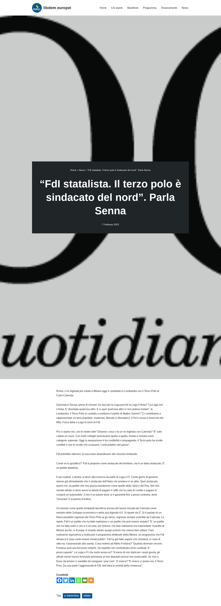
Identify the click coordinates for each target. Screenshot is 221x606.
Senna (87, 596)
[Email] (85, 580)
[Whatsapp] (78, 580)
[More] (91, 580)
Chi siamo (117, 7)
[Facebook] (59, 580)
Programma (149, 7)
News (185, 7)
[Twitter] (66, 580)
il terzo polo (71, 596)
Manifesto (132, 7)
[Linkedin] (72, 580)
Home (103, 7)
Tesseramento (169, 7)
